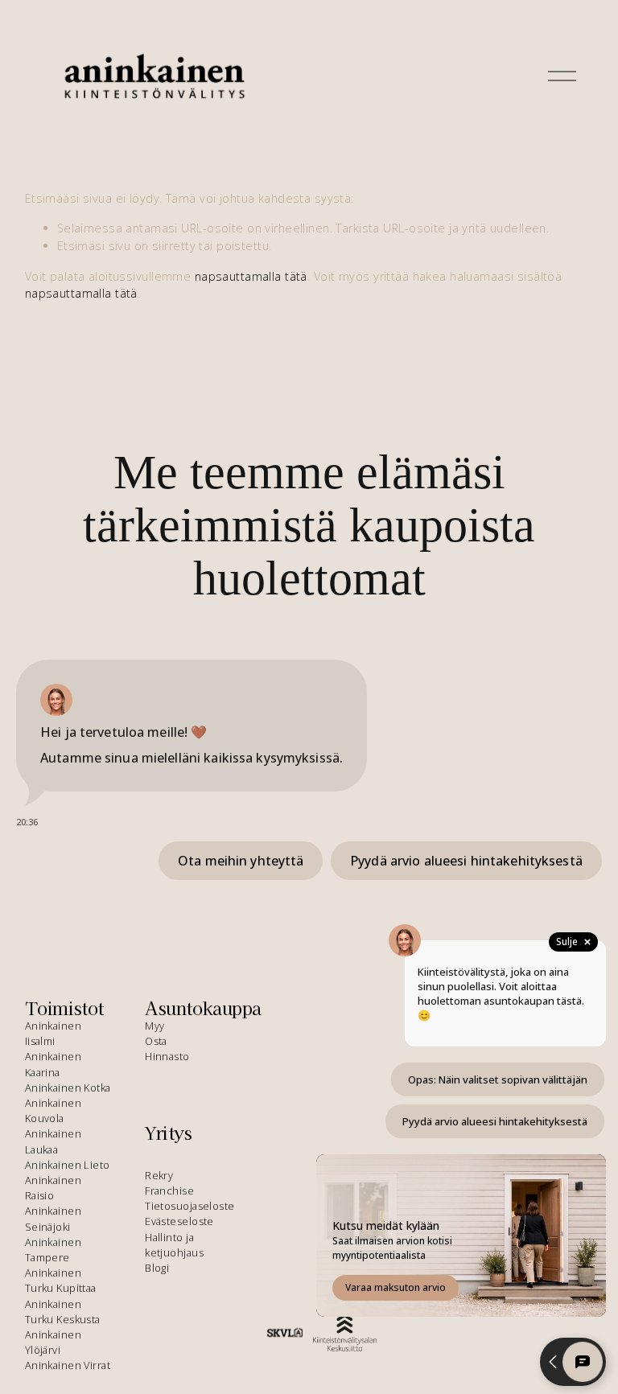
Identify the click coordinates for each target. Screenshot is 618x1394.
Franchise (169, 1190)
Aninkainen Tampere (53, 1249)
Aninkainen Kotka (68, 1087)
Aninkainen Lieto (67, 1165)
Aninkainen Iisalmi (53, 1033)
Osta (156, 1041)
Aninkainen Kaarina (53, 1064)
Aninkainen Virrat (67, 1365)
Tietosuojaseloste (189, 1206)
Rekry (159, 1175)
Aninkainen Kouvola (53, 1110)
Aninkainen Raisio (53, 1188)
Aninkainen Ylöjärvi (53, 1342)
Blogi (157, 1267)
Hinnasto (167, 1056)
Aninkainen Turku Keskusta (63, 1311)
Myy (154, 1025)
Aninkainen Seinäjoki (53, 1218)
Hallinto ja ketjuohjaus (174, 1245)
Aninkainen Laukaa (53, 1141)
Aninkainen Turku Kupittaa (61, 1280)
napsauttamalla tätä (251, 276)
